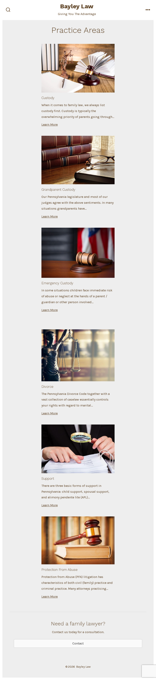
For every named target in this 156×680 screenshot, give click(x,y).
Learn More (49, 124)
